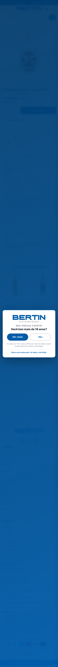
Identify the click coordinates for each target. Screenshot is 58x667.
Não (40, 337)
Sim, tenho (17, 337)
